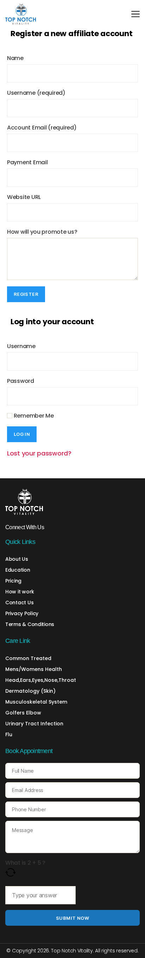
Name (15, 58)
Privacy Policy (21, 613)
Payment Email (27, 162)
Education (17, 569)
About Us (16, 559)
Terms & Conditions (29, 624)
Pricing (13, 580)
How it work (19, 591)
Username (36, 93)
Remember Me (33, 416)
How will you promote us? (42, 232)
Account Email (42, 128)
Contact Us (19, 602)
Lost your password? (39, 453)
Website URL (24, 197)
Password (20, 381)
